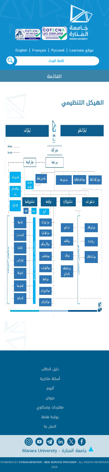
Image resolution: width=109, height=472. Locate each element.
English (21, 50)
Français (39, 50)
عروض (50, 398)
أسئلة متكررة (50, 378)
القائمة (54, 76)
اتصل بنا (50, 426)
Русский (57, 50)
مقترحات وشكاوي (50, 407)
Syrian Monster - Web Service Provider (47, 462)
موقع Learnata (81, 50)
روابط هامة (50, 417)
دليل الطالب (50, 369)
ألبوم (50, 388)
